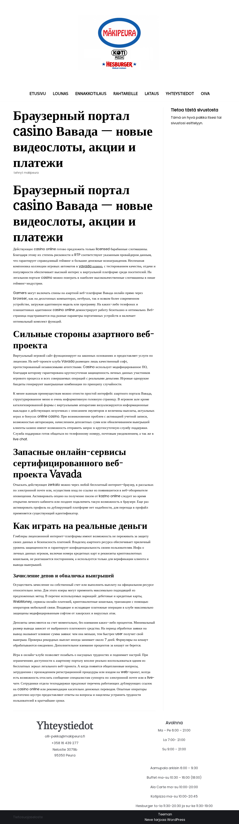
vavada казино (90, 266)
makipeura (31, 173)
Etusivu (38, 93)
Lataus (152, 93)
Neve (149, 819)
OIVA (205, 93)
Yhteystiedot (180, 93)
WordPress (176, 819)
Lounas (60, 93)
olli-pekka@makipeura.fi (65, 736)
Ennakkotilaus (90, 93)
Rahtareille (125, 93)
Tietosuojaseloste (28, 817)
